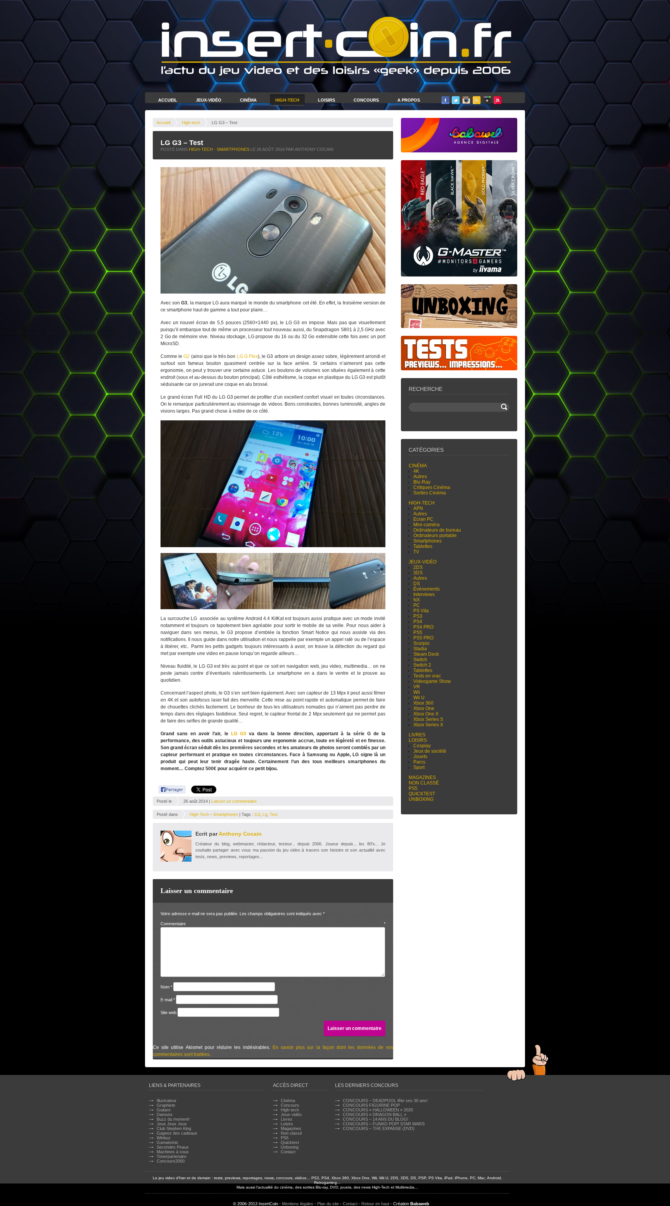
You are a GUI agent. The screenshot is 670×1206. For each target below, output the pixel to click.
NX (416, 600)
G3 (257, 814)
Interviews (424, 594)
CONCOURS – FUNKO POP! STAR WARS (384, 1123)
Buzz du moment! (173, 1119)
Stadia (420, 648)
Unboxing (421, 799)
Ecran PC (423, 519)
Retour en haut (375, 1203)
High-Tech (287, 100)
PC (416, 605)
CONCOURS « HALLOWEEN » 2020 (378, 1110)
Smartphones (233, 149)
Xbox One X (426, 714)
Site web (168, 1012)
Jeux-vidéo (423, 562)
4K (416, 471)
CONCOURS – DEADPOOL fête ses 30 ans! (385, 1100)
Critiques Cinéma (431, 487)
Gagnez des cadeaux (177, 1133)
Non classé (424, 783)
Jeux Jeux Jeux (172, 1123)
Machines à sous (173, 1151)
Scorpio (421, 643)
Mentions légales (297, 1203)
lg (264, 814)
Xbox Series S (428, 719)
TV (416, 552)
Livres (417, 735)
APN (418, 508)
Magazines (422, 777)
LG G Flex (247, 356)
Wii (416, 692)
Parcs (419, 762)
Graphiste (166, 1105)
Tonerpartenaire (171, 1156)
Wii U (419, 697)
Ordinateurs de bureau (437, 530)
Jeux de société (429, 751)
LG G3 (238, 733)
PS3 (417, 616)
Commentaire (273, 923)
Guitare (164, 1110)
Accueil (167, 100)
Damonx (165, 1114)
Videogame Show (432, 681)
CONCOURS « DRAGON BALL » (374, 1114)
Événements (426, 589)
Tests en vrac (427, 676)
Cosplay (422, 745)
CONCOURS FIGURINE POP (371, 1105)
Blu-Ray (421, 482)
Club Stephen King (174, 1128)
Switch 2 (422, 665)
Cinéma (248, 100)
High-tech (191, 122)
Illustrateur (166, 1100)
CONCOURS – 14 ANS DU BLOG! (375, 1119)
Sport (419, 767)
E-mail (168, 999)
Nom (166, 987)
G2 (186, 356)
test (273, 814)
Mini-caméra (426, 524)
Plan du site (328, 1203)
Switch (420, 659)
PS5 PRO (423, 638)
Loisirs (326, 100)
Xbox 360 (423, 703)
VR (416, 686)
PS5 (417, 632)
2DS (418, 567)
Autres (420, 476)
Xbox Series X (428, 724)
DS (416, 583)
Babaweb (419, 1203)
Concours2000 (171, 1161)
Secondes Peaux (173, 1147)
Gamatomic (167, 1142)
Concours (366, 100)
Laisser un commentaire (234, 801)
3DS (418, 572)
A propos (408, 100)
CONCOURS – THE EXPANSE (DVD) (378, 1128)
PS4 (417, 621)
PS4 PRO (423, 627)
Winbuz (164, 1137)
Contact (288, 1151)
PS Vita (421, 610)
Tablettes (422, 546)
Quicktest (422, 794)
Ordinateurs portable (435, 535)
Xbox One (423, 708)
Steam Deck (426, 654)
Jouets (420, 756)
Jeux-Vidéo (208, 100)
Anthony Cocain (240, 834)
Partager (168, 788)
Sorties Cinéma (429, 493)
